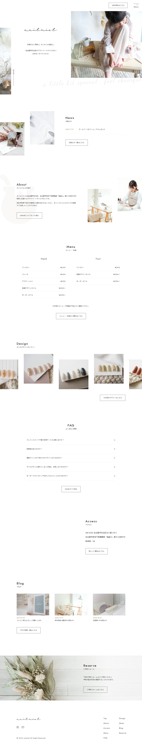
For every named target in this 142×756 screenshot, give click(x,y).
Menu (106, 733)
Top (105, 718)
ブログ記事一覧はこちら (28, 630)
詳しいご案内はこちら (96, 551)
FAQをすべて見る (71, 489)
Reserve (122, 733)
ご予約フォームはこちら (95, 690)
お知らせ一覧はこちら (76, 142)
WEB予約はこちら (118, 5)
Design (122, 718)
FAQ (105, 738)
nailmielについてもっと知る (29, 215)
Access (107, 728)
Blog (121, 728)
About (106, 723)
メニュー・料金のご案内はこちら (71, 316)
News (121, 723)
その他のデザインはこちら (112, 398)
